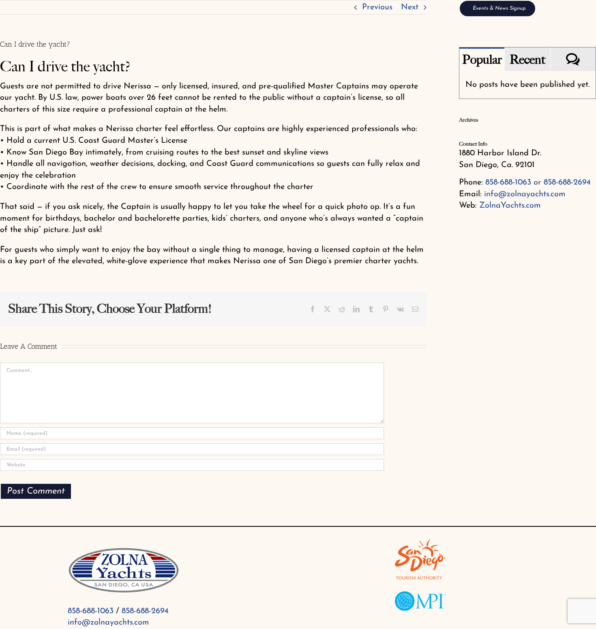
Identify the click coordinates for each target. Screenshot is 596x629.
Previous (377, 7)
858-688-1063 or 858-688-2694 (538, 182)
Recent (527, 59)
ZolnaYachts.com (510, 206)
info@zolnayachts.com (525, 194)
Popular (482, 59)
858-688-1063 (91, 611)
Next (409, 7)
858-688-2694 (145, 611)
